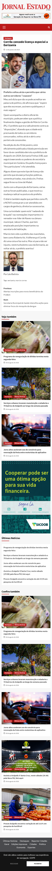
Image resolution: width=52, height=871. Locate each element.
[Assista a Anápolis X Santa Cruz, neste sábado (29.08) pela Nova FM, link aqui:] (26, 756)
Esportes (31, 847)
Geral (6, 844)
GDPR (32, 858)
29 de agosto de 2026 (12, 781)
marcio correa (21, 280)
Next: (26, 303)
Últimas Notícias (20, 350)
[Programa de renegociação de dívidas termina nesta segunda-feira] (26, 337)
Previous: (23, 291)
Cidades (33, 844)
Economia (21, 847)
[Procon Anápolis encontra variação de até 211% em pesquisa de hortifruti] (26, 804)
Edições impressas (19, 844)
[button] (4, 27)
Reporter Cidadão (39, 841)
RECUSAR (14, 864)
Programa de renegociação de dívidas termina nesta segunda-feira (26, 549)
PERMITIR (37, 864)
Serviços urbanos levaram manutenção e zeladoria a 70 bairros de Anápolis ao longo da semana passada (26, 404)
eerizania (11, 280)
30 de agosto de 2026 (12, 363)
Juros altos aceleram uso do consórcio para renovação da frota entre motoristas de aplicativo (25, 451)
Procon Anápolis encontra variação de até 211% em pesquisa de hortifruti (26, 580)
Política (42, 844)
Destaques (8, 38)
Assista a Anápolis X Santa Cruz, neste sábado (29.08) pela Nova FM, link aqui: (23, 572)
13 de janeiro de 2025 (13, 50)
